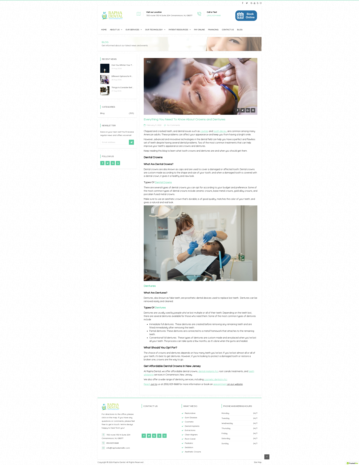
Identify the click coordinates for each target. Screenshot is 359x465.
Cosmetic (189, 421)
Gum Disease (191, 417)
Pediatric (189, 443)
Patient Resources (178, 30)
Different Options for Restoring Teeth (128, 76)
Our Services (132, 30)
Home (104, 30)
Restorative (190, 413)
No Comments (173, 125)
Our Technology (154, 30)
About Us (114, 30)
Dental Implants (192, 426)
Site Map (258, 462)
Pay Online (199, 30)
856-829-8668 (112, 443)
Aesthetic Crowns (193, 451)
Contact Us (228, 30)
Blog (239, 30)
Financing (213, 30)
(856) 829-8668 (214, 15)
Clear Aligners (191, 434)
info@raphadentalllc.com (118, 448)
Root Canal (190, 439)
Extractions (190, 430)
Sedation (189, 447)
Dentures (160, 307)
